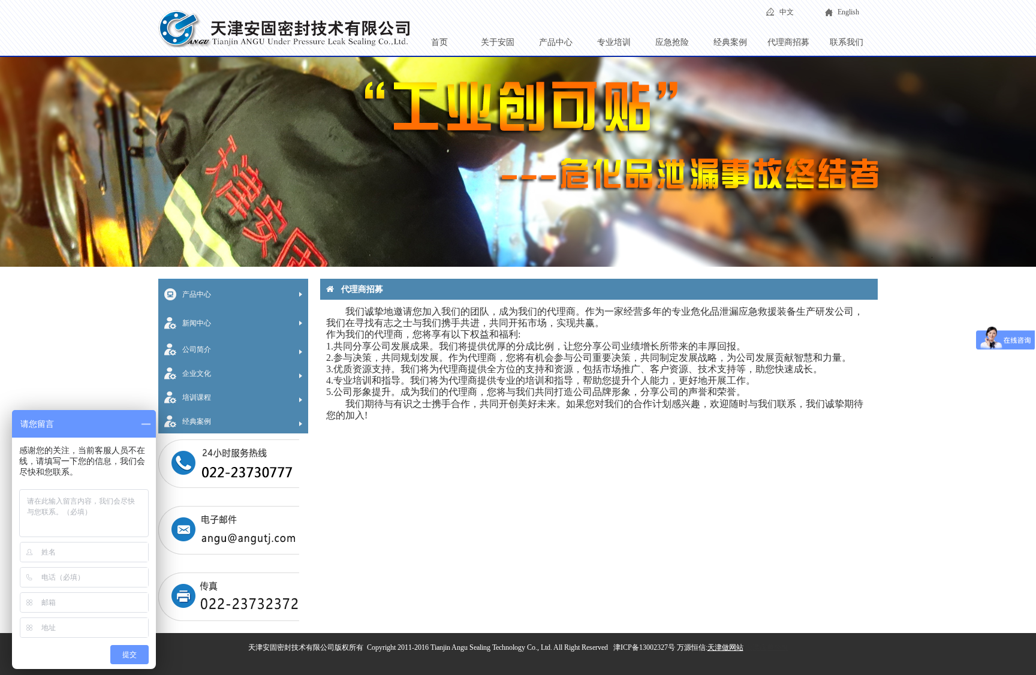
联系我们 (846, 42)
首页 (439, 42)
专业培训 (614, 42)
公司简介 (196, 349)
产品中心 (556, 42)
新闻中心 (196, 323)
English (848, 12)
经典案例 (730, 42)
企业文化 (196, 373)
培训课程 (196, 397)
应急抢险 (672, 42)
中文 (786, 12)
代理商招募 (788, 42)
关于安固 (497, 42)
